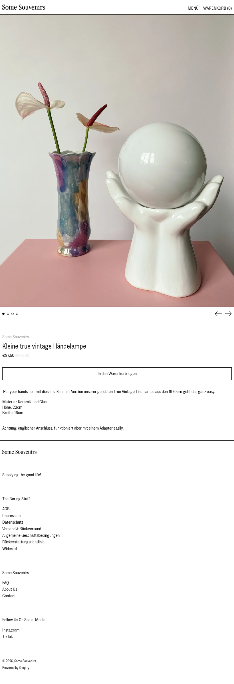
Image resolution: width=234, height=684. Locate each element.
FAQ (5, 583)
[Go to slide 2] (8, 314)
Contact (9, 596)
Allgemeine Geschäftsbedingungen (31, 535)
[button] (117, 161)
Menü (193, 8)
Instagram (10, 630)
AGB (6, 509)
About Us (9, 589)
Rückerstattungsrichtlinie (23, 542)
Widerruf (9, 549)
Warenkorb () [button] (217, 8)
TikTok (7, 637)
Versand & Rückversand (21, 529)
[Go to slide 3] (12, 314)
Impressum (11, 516)
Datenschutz (12, 522)
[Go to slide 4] (17, 314)
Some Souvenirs (15, 337)
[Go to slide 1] (3, 314)
